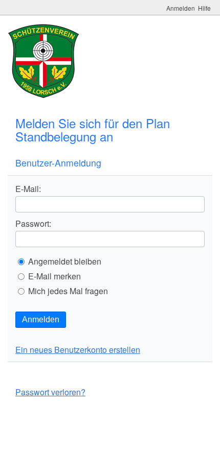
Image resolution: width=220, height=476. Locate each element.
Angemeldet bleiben (64, 261)
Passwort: (33, 224)
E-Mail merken (54, 276)
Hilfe (204, 8)
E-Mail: (28, 189)
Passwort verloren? (50, 392)
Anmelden (40, 319)
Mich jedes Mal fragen (68, 291)
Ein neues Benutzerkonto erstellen (77, 349)
